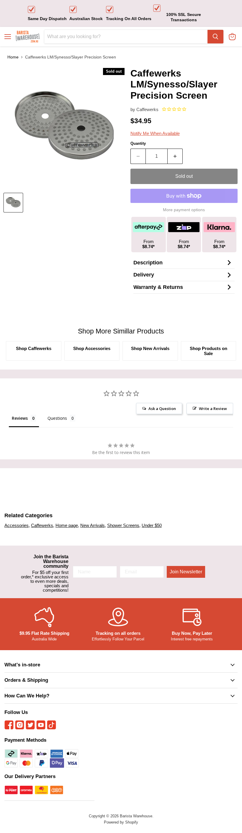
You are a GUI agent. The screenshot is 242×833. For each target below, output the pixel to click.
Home (13, 57)
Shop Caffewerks (33, 348)
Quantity (138, 143)
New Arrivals (92, 525)
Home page (66, 525)
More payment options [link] (184, 209)
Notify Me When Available (155, 133)
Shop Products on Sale (208, 351)
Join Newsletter (186, 571)
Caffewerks (147, 109)
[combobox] (125, 36)
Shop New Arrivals (150, 348)
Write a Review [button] (213, 408)
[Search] (215, 36)
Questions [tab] (57, 418)
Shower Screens (123, 525)
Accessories (16, 525)
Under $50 (152, 525)
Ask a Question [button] (162, 408)
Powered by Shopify (121, 822)
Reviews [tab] (20, 418)
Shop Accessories (91, 348)
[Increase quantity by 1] (175, 156)
